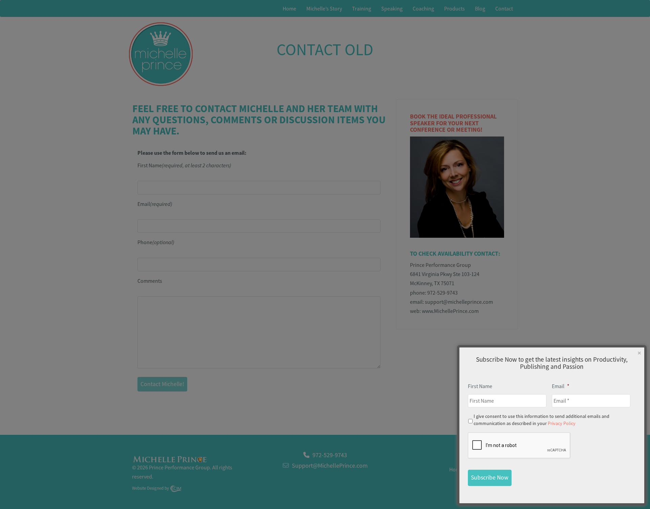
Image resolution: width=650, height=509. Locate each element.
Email (560, 386)
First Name (480, 386)
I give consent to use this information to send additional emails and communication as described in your (541, 419)
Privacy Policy (562, 423)
